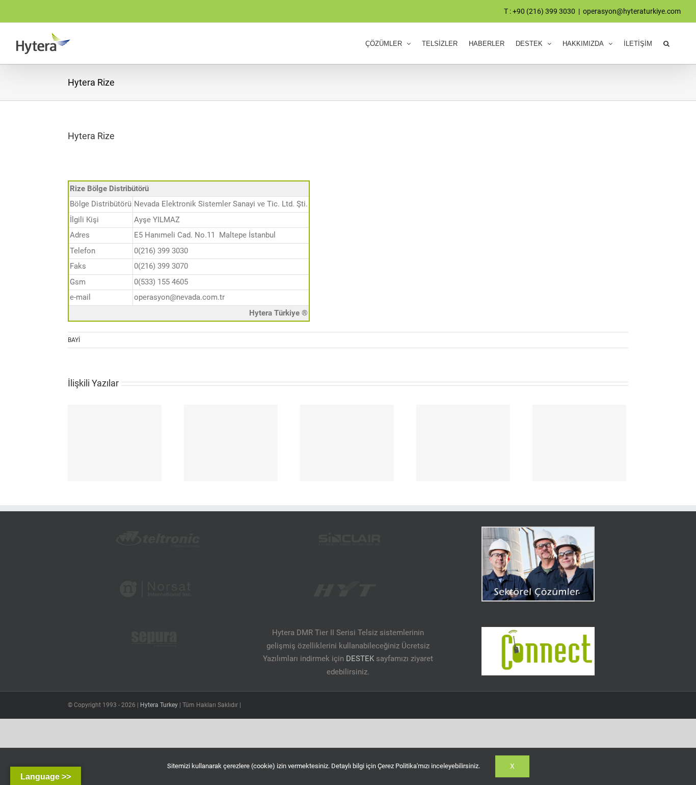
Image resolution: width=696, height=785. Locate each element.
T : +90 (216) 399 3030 (539, 11)
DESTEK (360, 658)
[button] (666, 43)
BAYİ (74, 340)
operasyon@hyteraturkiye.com (632, 11)
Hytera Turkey (159, 705)
